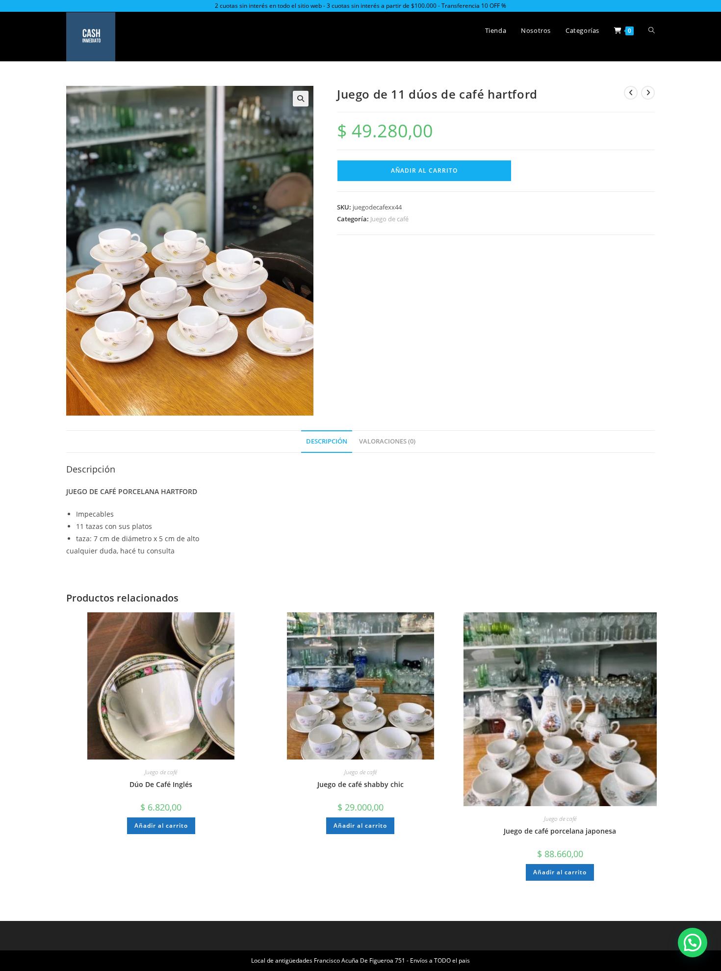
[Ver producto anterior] (631, 93)
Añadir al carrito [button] (161, 825)
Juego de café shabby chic (360, 784)
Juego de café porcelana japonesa (560, 831)
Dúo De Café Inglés (160, 784)
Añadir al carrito (424, 170)
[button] (301, 98)
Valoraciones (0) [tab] (387, 441)
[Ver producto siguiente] (648, 93)
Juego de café (389, 218)
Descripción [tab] (326, 441)
